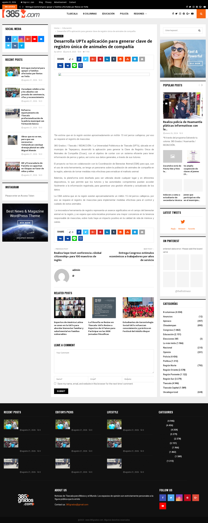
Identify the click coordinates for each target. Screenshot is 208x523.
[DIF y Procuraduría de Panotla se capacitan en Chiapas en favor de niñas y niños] (12, 166)
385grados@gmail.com (77, 504)
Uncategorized (170, 392)
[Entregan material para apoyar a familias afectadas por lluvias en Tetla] (12, 71)
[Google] (188, 14)
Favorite (191, 229)
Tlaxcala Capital (171, 387)
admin (59, 52)
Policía (124, 13)
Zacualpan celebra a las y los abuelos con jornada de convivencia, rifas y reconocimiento (33, 93)
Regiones (139, 13)
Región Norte (169, 365)
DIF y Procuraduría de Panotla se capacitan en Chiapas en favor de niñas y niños (32, 167)
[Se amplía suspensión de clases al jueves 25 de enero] (193, 156)
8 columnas (90, 13)
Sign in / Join (28, 2)
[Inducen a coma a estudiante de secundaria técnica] (172, 185)
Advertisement (60, 2)
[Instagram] (181, 14)
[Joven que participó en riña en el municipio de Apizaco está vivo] (193, 185)
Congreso (168, 330)
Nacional (167, 347)
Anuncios (168, 316)
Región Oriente (170, 370)
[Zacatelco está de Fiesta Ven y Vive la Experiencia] (172, 156)
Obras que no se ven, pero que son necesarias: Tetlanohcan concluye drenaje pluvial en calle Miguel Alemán (32, 143)
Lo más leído (169, 343)
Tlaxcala (72, 13)
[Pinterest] (184, 14)
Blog (41, 2)
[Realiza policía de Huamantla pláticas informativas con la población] (183, 105)
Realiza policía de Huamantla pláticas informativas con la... (182, 125)
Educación (108, 13)
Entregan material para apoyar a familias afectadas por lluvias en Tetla (57, 6)
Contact (72, 2)
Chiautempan (169, 325)
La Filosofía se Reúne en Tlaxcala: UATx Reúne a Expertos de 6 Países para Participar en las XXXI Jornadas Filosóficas (101, 328)
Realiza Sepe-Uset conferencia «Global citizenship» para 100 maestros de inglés (77, 257)
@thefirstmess (183, 291)
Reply (173, 229)
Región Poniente (171, 374)
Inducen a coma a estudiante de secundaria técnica (172, 197)
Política (167, 361)
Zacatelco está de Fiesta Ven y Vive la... (172, 168)
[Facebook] (173, 14)
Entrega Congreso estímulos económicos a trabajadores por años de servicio (131, 257)
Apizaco (167, 321)
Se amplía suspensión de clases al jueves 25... (191, 170)
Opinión (167, 352)
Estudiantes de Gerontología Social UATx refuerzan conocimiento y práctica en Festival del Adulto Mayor (138, 326)
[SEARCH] (199, 30)
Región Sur (168, 379)
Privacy (48, 2)
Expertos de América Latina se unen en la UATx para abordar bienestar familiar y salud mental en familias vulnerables (68, 328)
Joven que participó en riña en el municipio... (192, 197)
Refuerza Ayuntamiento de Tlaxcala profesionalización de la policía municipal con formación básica (32, 117)
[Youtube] (193, 14)
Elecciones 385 (170, 339)
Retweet (181, 229)
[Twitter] (177, 14)
